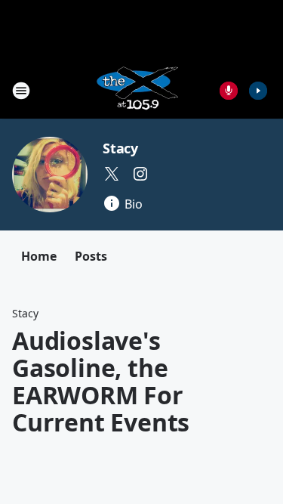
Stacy (120, 148)
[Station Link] (136, 90)
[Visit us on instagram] (140, 174)
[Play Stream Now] (258, 91)
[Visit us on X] (112, 174)
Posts (91, 256)
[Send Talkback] (229, 91)
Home (39, 256)
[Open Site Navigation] (21, 91)
